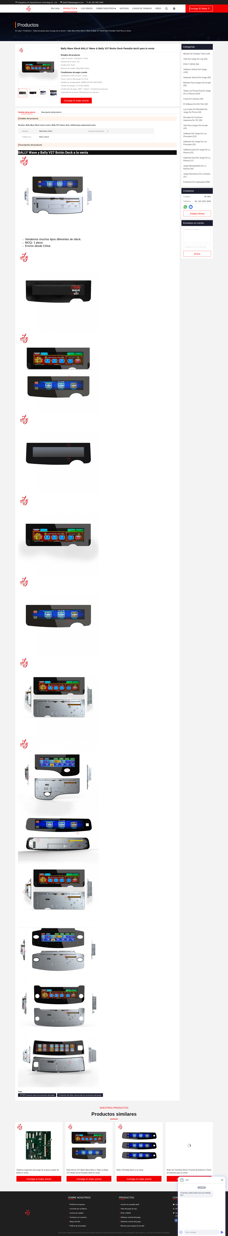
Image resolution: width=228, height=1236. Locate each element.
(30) (193, 118)
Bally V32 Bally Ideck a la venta (79, 1170)
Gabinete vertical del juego (131, 1221)
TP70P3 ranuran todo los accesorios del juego (37, 1095)
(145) (195, 70)
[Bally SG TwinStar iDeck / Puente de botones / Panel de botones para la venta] (139, 1145)
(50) (191, 64)
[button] (56, 93)
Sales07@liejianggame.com (73, 2)
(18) (195, 110)
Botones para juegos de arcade (132, 1226)
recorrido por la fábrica (78, 1209)
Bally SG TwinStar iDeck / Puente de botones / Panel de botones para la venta (139, 1171)
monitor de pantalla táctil (130, 1204)
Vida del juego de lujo (129, 1209)
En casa (55, 8)
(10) (195, 126)
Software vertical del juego (130, 1217)
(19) (195, 104)
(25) (195, 143)
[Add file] (181, 1232)
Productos (69, 8)
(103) (197, 92)
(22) (196, 151)
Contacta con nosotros (78, 1217)
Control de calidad (76, 1213)
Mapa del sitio (75, 1221)
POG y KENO (126, 1213)
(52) (197, 84)
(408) (196, 182)
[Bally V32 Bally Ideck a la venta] (88, 1145)
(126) (196, 54)
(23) (195, 59)
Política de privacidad (78, 1226)
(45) (193, 99)
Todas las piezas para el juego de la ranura (49, 31)
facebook (176, 1220)
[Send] (222, 1232)
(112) (195, 135)
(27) (196, 175)
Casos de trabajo (142, 8)
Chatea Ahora (197, 213)
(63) (197, 77)
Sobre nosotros (105, 8)
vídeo (158, 8)
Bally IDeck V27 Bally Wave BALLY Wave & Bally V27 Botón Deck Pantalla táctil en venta (37, 1171)
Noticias (124, 8)
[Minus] (222, 1180)
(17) (196, 159)
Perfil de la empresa (77, 1204)
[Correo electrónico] (190, 206)
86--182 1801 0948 (95, 2)
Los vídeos (87, 8)
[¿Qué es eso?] (185, 206)
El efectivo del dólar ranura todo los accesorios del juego (80, 1095)
